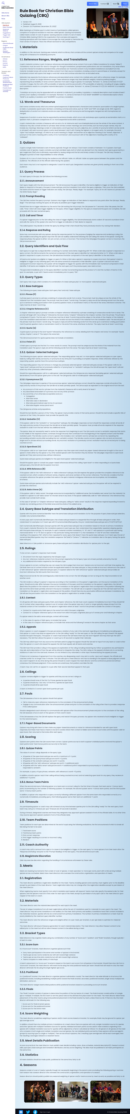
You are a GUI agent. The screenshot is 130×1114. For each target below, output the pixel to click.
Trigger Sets (6, 35)
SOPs (4, 67)
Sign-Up (120, 6)
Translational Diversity (7, 90)
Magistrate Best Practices (7, 85)
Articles (5, 59)
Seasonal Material (6, 30)
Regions (5, 65)
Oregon (5, 45)
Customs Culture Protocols (8, 78)
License (5, 63)
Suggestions (7, 33)
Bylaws (5, 61)
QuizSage (6, 37)
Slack (116, 3)
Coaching (6, 75)
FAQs (125, 4)
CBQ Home (5, 13)
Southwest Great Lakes (8, 48)
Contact (104, 3)
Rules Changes (7, 27)
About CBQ (93, 4)
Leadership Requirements (7, 81)
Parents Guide (7, 88)
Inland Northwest (8, 43)
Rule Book (6, 25)
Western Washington (6, 51)
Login (126, 6)
